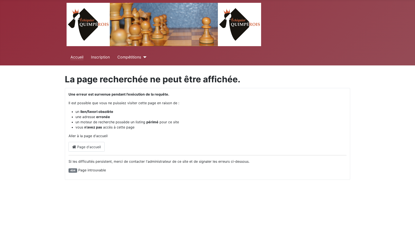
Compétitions (129, 57)
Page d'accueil (88, 147)
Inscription (100, 57)
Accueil (76, 57)
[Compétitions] (144, 57)
